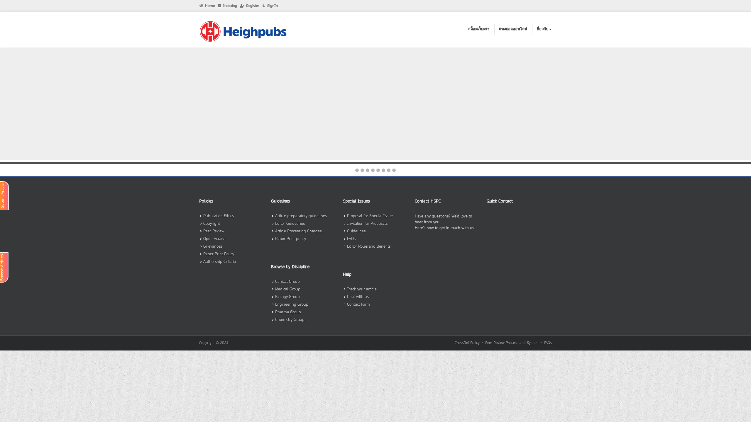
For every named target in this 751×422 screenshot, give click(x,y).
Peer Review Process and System (512, 342)
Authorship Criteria (219, 261)
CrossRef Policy (467, 342)
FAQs (548, 342)
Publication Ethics (218, 216)
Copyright (211, 223)
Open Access (214, 238)
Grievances (212, 246)
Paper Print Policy (218, 254)
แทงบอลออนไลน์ (513, 29)
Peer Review (213, 231)
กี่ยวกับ (542, 29)
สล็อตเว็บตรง (478, 29)
